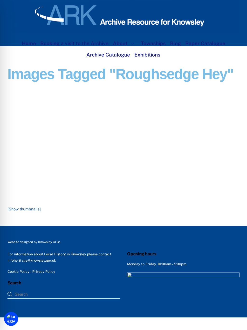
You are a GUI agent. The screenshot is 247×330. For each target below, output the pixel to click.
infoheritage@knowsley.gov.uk (31, 260)
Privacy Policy (43, 271)
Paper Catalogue (205, 43)
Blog (175, 43)
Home (29, 43)
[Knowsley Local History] (123, 30)
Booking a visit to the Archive (74, 43)
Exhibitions (147, 55)
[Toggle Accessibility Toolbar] (11, 318)
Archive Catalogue (108, 55)
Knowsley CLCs (49, 242)
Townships (153, 43)
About (120, 43)
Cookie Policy (18, 271)
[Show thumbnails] (24, 209)
